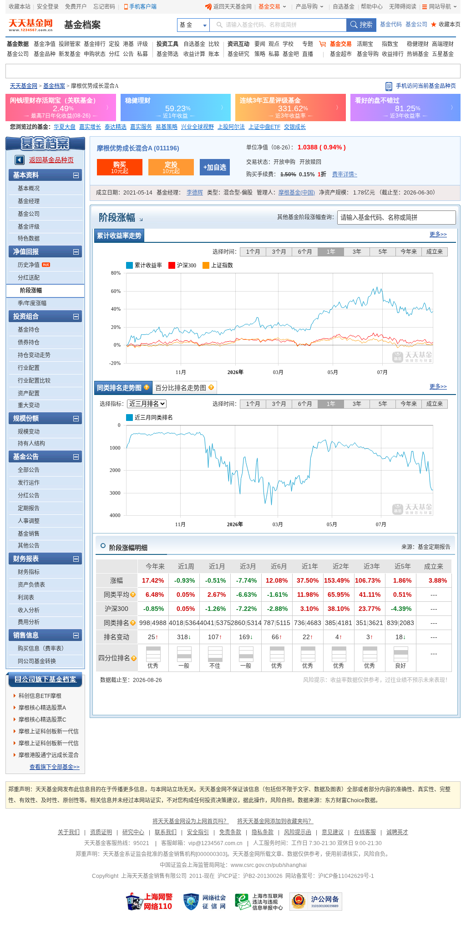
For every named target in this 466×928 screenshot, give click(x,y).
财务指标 (29, 572)
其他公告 (29, 546)
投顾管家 (70, 44)
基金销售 (29, 534)
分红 (114, 54)
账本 (213, 54)
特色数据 (29, 239)
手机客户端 (143, 7)
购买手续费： (301, 174)
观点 (273, 44)
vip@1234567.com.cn (215, 843)
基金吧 (291, 54)
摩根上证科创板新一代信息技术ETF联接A (49, 733)
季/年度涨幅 (32, 303)
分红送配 (29, 278)
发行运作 (29, 483)
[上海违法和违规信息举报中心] (259, 901)
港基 (128, 44)
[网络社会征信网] (204, 901)
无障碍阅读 (402, 7)
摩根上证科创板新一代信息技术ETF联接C (49, 744)
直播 (307, 54)
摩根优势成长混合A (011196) (138, 148)
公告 (128, 54)
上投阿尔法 (231, 127)
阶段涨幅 (31, 290)
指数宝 (390, 44)
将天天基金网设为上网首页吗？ (190, 821)
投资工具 (167, 44)
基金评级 (29, 227)
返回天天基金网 (232, 7)
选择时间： (226, 252)
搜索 (361, 25)
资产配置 (29, 393)
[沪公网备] (315, 901)
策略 (259, 54)
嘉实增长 (90, 127)
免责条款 (230, 832)
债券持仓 (29, 342)
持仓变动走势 (34, 355)
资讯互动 (238, 44)
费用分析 (29, 622)
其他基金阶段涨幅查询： (307, 217)
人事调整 (29, 521)
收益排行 (393, 54)
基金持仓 (29, 330)
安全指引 (198, 832)
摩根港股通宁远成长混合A (49, 756)
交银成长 (295, 127)
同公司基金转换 (37, 661)
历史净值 (29, 265)
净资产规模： (378, 193)
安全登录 (48, 7)
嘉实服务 (141, 127)
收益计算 (194, 54)
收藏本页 (446, 24)
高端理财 (443, 44)
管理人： (286, 193)
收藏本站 (19, 7)
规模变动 (29, 432)
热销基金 (418, 54)
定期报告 (29, 508)
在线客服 (365, 832)
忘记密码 (104, 7)
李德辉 (195, 193)
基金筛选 (167, 54)
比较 (213, 44)
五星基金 (443, 54)
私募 (142, 54)
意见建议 (333, 832)
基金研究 (238, 54)
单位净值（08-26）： (296, 147)
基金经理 (29, 201)
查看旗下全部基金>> (55, 767)
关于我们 (69, 832)
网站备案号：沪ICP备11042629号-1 (329, 876)
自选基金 (344, 7)
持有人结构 (31, 444)
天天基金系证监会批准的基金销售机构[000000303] (165, 854)
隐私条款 (263, 832)
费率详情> (344, 174)
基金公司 (416, 24)
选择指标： (113, 404)
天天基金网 (23, 86)
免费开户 (76, 7)
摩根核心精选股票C (42, 720)
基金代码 (391, 24)
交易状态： (283, 162)
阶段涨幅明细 (128, 547)
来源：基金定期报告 (426, 547)
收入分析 (29, 610)
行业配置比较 (34, 381)
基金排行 (95, 44)
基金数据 (18, 44)
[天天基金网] (31, 25)
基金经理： (180, 193)
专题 (307, 44)
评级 (142, 44)
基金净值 (45, 44)
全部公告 (29, 470)
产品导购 (307, 7)
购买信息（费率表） (42, 649)
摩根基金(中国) (297, 193)
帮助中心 (372, 7)
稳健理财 (418, 44)
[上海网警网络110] (149, 901)
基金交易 (269, 7)
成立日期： (124, 193)
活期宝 (365, 44)
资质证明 (101, 832)
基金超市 (341, 54)
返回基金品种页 (51, 160)
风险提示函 (297, 832)
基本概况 (29, 188)
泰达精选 (116, 127)
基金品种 (45, 54)
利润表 (26, 598)
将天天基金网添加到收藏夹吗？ (275, 821)
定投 (114, 44)
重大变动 (29, 405)
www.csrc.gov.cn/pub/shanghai (269, 865)
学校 (288, 44)
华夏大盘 (65, 127)
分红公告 (29, 495)
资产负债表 (31, 585)
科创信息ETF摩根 (40, 696)
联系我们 (166, 832)
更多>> (438, 234)
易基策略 (166, 127)
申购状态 (95, 54)
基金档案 (82, 25)
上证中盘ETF (264, 127)
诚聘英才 (397, 832)
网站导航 (440, 7)
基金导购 (368, 54)
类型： (230, 193)
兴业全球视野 (197, 127)
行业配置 (29, 368)
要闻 (259, 44)
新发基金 (70, 54)
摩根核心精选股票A (42, 708)
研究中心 (133, 832)
